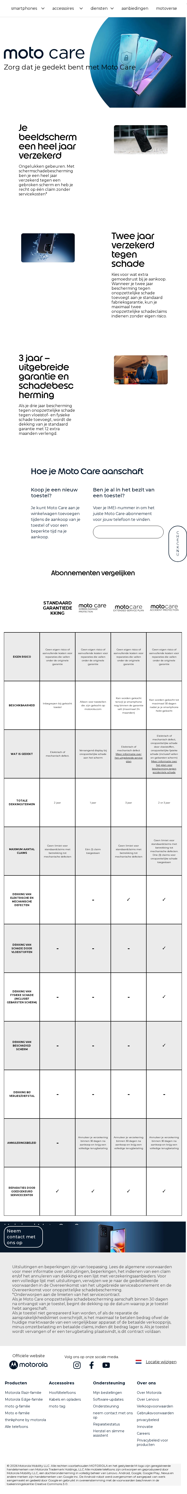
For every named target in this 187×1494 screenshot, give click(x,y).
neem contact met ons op (113, 1415)
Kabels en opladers (65, 1399)
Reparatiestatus (106, 1424)
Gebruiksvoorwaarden (155, 1413)
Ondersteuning (106, 1406)
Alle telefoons (16, 1426)
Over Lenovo (148, 1399)
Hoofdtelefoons (62, 1392)
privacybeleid (148, 1420)
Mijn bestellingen (107, 1392)
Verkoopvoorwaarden (155, 1406)
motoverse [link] (166, 8)
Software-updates (108, 1399)
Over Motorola (149, 1392)
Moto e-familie (17, 1413)
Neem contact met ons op (21, 1236)
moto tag (57, 1406)
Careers (143, 1433)
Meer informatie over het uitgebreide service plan (129, 757)
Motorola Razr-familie (23, 1392)
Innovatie (145, 1426)
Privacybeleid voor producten (152, 1442)
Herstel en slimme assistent (108, 1433)
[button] (28, 8)
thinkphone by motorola (25, 1420)
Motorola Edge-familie (24, 1399)
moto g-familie (17, 1406)
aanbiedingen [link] (135, 8)
